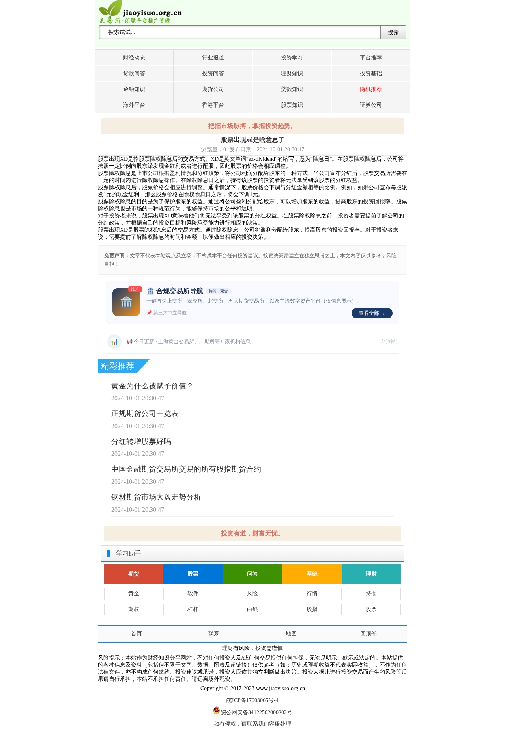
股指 (312, 609)
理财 (371, 574)
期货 (133, 574)
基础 (312, 574)
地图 (291, 634)
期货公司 (213, 89)
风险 (252, 593)
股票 (192, 574)
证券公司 (371, 105)
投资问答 (213, 73)
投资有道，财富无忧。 (252, 533)
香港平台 (213, 105)
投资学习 (292, 58)
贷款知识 (292, 89)
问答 (252, 574)
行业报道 (213, 58)
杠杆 (192, 609)
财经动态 (134, 58)
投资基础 (371, 73)
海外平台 (134, 105)
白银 (252, 609)
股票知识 (292, 105)
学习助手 (128, 553)
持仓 (371, 593)
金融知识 (134, 89)
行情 (312, 593)
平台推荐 (371, 58)
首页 (136, 634)
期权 (133, 609)
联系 (213, 634)
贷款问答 (134, 73)
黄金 (133, 593)
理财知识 (292, 73)
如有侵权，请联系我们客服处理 (252, 724)
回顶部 (368, 634)
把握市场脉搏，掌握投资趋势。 (252, 126)
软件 (192, 593)
